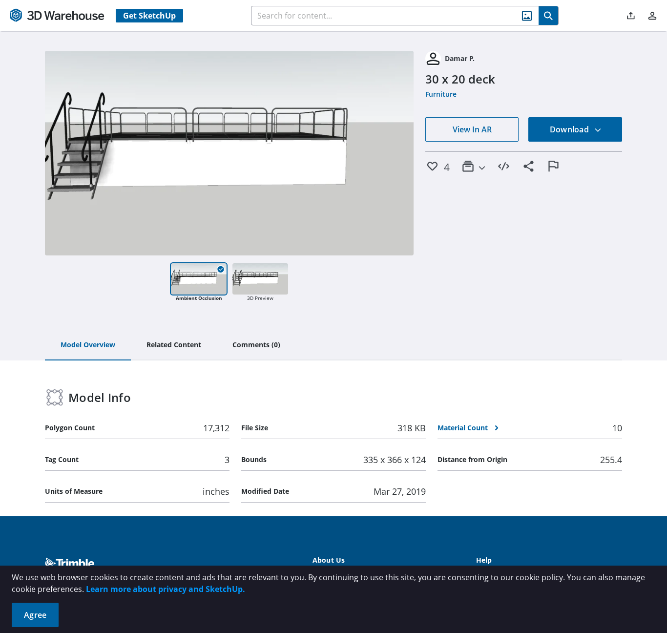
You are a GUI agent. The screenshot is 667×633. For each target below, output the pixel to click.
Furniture (441, 94)
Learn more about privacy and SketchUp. (165, 589)
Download (570, 129)
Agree (35, 615)
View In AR (472, 129)
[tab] (88, 345)
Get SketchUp (149, 15)
